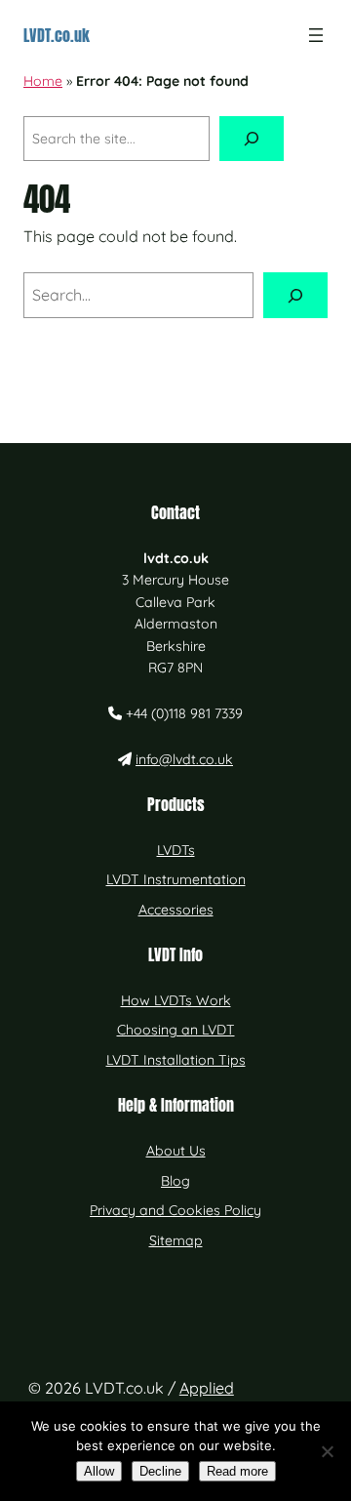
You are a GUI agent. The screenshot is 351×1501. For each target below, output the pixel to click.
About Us (176, 1150)
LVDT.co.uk (56, 35)
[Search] (251, 139)
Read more (237, 1471)
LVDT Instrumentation (176, 879)
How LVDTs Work (176, 1000)
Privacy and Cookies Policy (175, 1210)
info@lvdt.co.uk (184, 759)
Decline (160, 1471)
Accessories (176, 909)
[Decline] (326, 1451)
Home (42, 81)
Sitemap (176, 1240)
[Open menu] (316, 35)
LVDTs (176, 850)
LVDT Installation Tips (176, 1060)
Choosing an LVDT (176, 1029)
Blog (175, 1181)
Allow (99, 1471)
